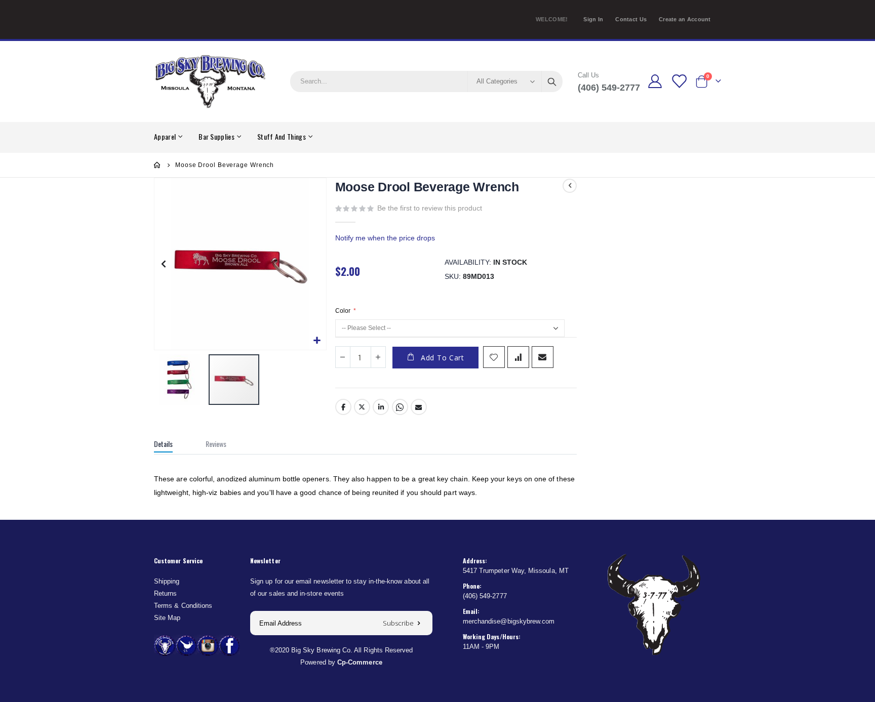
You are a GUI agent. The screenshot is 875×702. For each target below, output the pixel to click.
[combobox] (426, 81)
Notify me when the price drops (385, 238)
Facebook (343, 407)
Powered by (341, 662)
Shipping (167, 581)
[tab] (171, 445)
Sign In (593, 19)
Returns (165, 593)
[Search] (552, 81)
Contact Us (631, 19)
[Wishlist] (678, 81)
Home (157, 165)
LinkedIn (381, 407)
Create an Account (685, 19)
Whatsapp (400, 407)
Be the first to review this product (429, 208)
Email (419, 407)
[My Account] (655, 81)
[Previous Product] (570, 186)
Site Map (167, 618)
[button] (317, 341)
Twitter (362, 407)
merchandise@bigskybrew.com (509, 621)
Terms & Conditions (183, 605)
